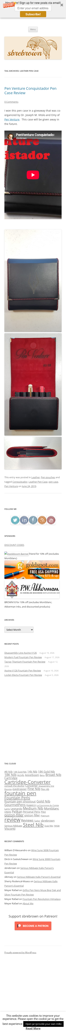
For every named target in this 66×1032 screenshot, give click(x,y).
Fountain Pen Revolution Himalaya (41, 899)
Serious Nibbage (13, 825)
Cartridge (10, 778)
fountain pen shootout (20, 801)
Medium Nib (33, 808)
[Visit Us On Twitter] (15, 523)
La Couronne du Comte (47, 805)
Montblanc (51, 808)
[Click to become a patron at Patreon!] (33, 931)
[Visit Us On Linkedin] (24, 523)
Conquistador (19, 481)
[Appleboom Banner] (16, 553)
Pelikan (17, 811)
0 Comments (11, 101)
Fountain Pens (17, 797)
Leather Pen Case (38, 481)
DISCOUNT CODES (14, 545)
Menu (33, 29)
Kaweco (31, 805)
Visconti (9, 828)
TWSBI (57, 826)
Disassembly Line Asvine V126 (20, 652)
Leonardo (16, 808)
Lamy (7, 808)
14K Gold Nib (20, 771)
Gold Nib (43, 801)
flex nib (45, 789)
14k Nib (32, 771)
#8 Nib (8, 771)
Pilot (43, 811)
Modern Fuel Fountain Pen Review (23, 657)
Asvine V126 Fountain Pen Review (22, 670)
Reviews (27, 820)
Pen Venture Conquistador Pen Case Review (30, 90)
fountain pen (20, 793)
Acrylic (20, 775)
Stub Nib (48, 825)
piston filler (32, 815)
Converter (31, 785)
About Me (28, 903)
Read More (33, 1028)
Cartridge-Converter (27, 782)
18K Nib (10, 774)
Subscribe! (33, 14)
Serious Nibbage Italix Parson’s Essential (38, 877)
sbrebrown (48, 820)
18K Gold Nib (46, 771)
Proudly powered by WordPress (20, 952)
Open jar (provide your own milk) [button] (43, 1024)
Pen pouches (48, 477)
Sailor (37, 820)
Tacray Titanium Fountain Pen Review (24, 661)
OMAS (7, 811)
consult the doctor (14, 785)
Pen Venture (11, 119)
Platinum (45, 815)
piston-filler (14, 815)
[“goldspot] (31, 578)
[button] (33, 9)
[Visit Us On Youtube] (51, 523)
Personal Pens (31, 811)
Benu (42, 775)
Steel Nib (33, 824)
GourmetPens (15, 805)
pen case (53, 481)
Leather (35, 477)
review (12, 819)
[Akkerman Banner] (31, 597)
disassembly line (46, 786)
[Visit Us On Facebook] (33, 523)
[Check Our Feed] (42, 523)
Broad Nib (53, 774)
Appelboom (32, 775)
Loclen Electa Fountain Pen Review (23, 675)
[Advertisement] (33, 719)
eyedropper (19, 789)
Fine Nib (33, 789)
